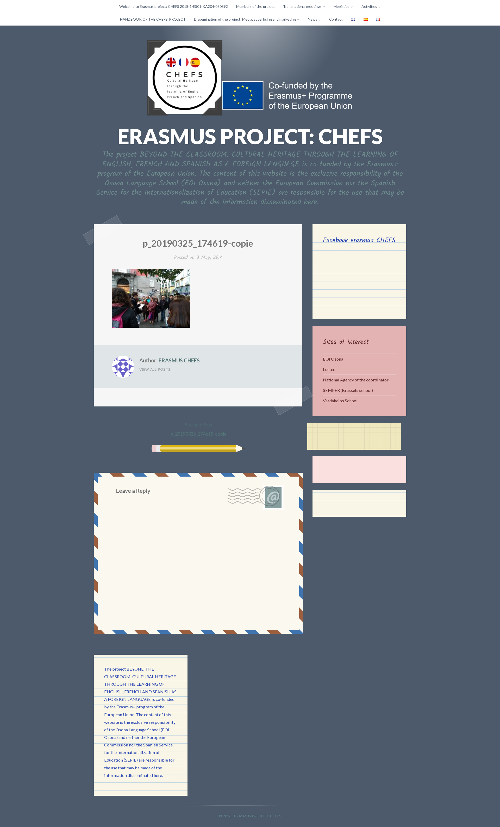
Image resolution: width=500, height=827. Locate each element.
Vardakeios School (340, 400)
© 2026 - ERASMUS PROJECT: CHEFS (250, 816)
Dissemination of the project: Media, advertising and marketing (245, 19)
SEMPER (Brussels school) (348, 390)
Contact (336, 19)
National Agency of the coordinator (356, 379)
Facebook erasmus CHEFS (359, 240)
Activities (369, 6)
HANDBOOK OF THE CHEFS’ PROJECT (153, 19)
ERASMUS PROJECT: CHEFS (250, 136)
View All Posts (155, 369)
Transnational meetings (302, 6)
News (312, 19)
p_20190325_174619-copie (199, 429)
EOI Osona (333, 358)
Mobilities (341, 6)
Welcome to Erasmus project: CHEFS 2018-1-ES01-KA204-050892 (173, 6)
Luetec (329, 369)
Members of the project (255, 6)
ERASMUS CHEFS (179, 360)
